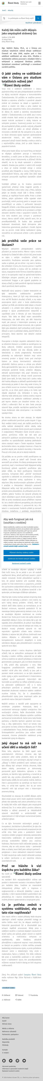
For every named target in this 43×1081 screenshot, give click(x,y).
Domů (4, 10)
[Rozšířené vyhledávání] (4, 18)
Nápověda (5, 1042)
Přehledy (5, 1045)
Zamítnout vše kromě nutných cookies (21, 559)
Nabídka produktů (8, 1039)
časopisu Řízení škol (32, 975)
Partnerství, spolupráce (10, 1034)
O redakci (5, 1053)
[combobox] (21, 18)
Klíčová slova (6, 1024)
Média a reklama (8, 1028)
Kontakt (5, 1050)
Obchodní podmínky (9, 1066)
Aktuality (10, 10)
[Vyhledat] (38, 18)
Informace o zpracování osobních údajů (15, 1069)
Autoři (4, 1021)
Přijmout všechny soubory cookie (21, 552)
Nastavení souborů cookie (10, 1071)
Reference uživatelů (9, 1032)
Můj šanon (5, 1018)
